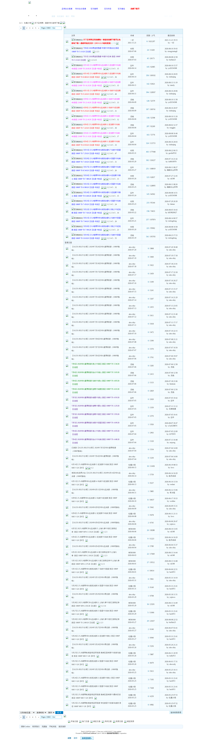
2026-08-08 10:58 (171, 227)
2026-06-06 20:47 (171, 521)
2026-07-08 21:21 (171, 339)
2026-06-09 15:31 (171, 506)
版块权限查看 (176, 712)
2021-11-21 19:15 (171, 40)
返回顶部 (62, 726)
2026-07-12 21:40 (171, 314)
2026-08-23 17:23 (171, 235)
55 (116, 238)
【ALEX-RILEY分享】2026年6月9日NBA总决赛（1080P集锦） (96, 507)
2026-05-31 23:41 (171, 586)
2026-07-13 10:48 (171, 440)
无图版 (44, 726)
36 (116, 77)
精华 (75, 738)
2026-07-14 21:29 (171, 297)
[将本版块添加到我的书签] (64, 23)
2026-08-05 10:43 (171, 210)
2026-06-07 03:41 (171, 628)
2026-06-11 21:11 (171, 514)
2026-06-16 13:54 (171, 482)
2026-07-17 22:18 (171, 272)
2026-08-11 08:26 (171, 184)
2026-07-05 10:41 (171, 415)
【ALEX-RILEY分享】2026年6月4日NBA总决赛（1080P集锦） (96, 546)
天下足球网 (38, 23)
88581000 (132, 529)
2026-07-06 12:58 (171, 364)
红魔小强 (27, 23)
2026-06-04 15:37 (171, 545)
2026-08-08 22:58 (171, 57)
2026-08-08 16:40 (171, 133)
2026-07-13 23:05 (171, 306)
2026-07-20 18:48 (171, 247)
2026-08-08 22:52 (171, 620)
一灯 (132, 40)
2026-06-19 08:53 (171, 465)
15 (118, 69)
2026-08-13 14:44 (171, 553)
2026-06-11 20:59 (171, 653)
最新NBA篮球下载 (52, 23)
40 (116, 94)
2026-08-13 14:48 (171, 561)
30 (116, 128)
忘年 (132, 66)
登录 (166, 16)
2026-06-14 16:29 (171, 473)
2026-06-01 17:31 (171, 662)
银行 (67, 16)
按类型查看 (87, 738)
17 (118, 136)
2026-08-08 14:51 (171, 193)
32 (116, 187)
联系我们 (35, 726)
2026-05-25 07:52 (171, 703)
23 (118, 230)
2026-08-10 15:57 (171, 66)
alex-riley (132, 247)
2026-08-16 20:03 (171, 142)
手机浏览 (52, 726)
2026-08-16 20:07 (171, 108)
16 (118, 213)
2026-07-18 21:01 (171, 264)
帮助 (73, 16)
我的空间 (44, 16)
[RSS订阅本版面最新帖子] (61, 23)
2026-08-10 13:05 (171, 529)
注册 (170, 16)
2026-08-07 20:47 (171, 423)
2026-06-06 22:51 (171, 569)
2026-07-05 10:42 (171, 398)
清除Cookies (25, 726)
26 (116, 170)
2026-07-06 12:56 (171, 389)
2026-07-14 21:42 (171, 159)
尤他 (132, 100)
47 (116, 153)
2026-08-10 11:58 (171, 100)
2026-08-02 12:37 (171, 125)
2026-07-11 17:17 (171, 322)
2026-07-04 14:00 (171, 448)
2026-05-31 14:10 (171, 578)
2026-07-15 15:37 (171, 289)
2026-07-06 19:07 (171, 356)
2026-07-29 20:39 (171, 201)
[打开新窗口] (67, 41)
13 (118, 103)
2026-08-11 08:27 (171, 167)
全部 (69, 738)
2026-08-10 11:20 (171, 116)
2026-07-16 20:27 (171, 281)
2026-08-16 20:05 (171, 74)
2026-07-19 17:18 (171, 256)
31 (116, 111)
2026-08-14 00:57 (171, 218)
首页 (34, 16)
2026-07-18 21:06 (171, 381)
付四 (132, 49)
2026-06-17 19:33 (171, 498)
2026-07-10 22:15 (171, 331)
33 (116, 145)
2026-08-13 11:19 (171, 83)
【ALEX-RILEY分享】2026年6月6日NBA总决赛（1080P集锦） (96, 523)
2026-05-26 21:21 (171, 645)
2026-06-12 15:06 (171, 490)
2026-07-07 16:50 (171, 348)
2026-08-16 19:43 (171, 49)
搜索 (53, 16)
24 (116, 204)
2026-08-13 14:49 (171, 603)
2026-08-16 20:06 (171, 91)
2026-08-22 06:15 (171, 150)
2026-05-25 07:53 (171, 695)
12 (118, 120)
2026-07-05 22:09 (171, 431)
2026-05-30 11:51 (171, 594)
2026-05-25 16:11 (171, 670)
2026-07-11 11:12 (171, 406)
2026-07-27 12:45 (171, 176)
